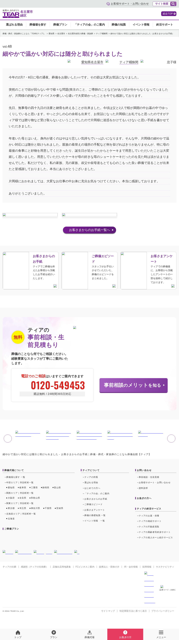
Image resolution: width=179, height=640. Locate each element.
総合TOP (168, 13)
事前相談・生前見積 (149, 477)
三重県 (34, 487)
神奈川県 (35, 508)
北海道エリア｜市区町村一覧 (21, 514)
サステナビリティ (165, 566)
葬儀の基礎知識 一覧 (95, 515)
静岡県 (45, 487)
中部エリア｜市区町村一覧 (20, 482)
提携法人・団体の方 (109, 566)
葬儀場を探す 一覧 (15, 477)
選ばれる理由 (14, 24)
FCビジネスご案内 (85, 566)
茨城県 (59, 508)
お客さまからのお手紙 (95, 499)
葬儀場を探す (38, 24)
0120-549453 (58, 385)
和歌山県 (35, 498)
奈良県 (22, 498)
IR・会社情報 (131, 566)
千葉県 (48, 508)
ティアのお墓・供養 (149, 515)
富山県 (57, 487)
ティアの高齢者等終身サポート (155, 532)
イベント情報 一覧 (94, 521)
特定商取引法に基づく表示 (133, 611)
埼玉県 (22, 508)
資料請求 (143, 488)
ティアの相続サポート (150, 521)
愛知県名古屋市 (92, 62)
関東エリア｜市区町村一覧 (20, 503)
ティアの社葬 (9, 566)
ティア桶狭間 (128, 62)
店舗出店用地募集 (62, 566)
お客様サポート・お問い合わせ (155, 482)
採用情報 (146, 566)
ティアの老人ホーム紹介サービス (156, 537)
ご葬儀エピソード (93, 504)
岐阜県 (22, 487)
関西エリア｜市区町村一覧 (20, 493)
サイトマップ (108, 611)
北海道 (11, 518)
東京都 (11, 508)
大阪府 (11, 498)
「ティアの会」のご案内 (89, 24)
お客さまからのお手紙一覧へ (89, 230)
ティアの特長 (91, 477)
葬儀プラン (60, 24)
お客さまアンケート (94, 510)
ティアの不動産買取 (149, 526)
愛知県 (11, 487)
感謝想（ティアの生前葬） (34, 566)
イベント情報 (141, 24)
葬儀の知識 (119, 24)
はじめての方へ (92, 488)
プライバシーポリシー (162, 611)
